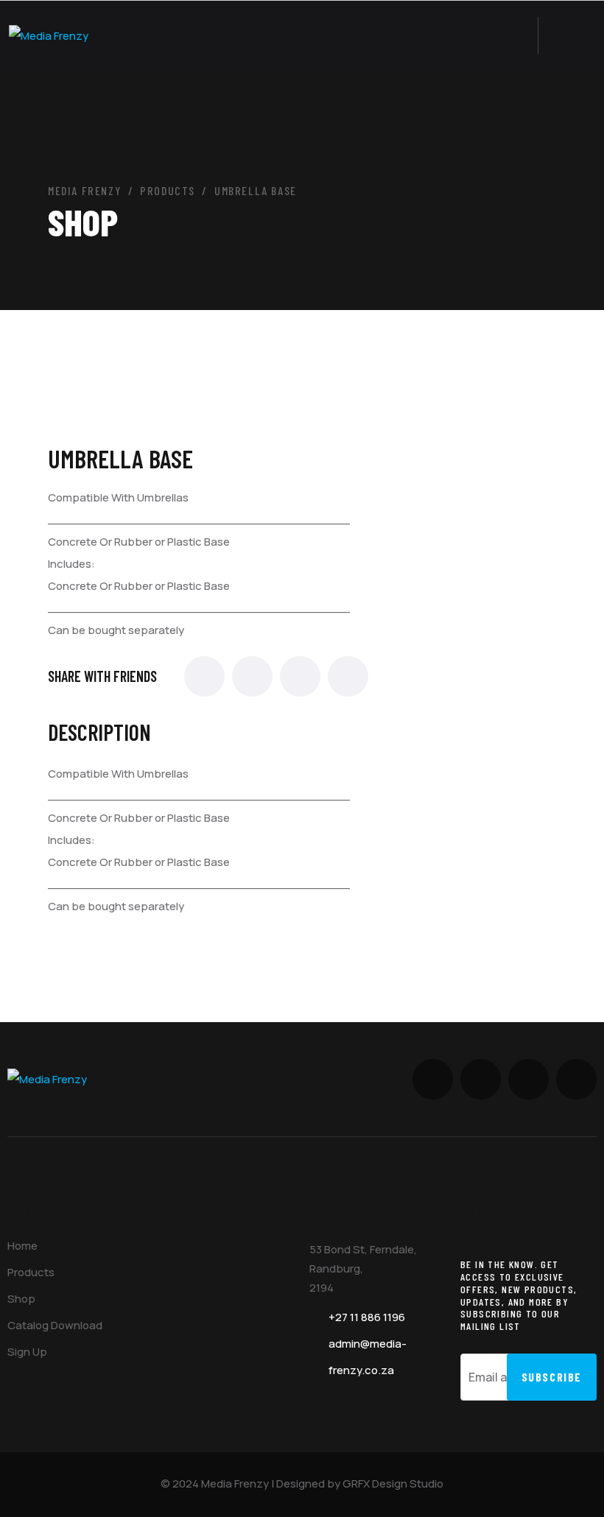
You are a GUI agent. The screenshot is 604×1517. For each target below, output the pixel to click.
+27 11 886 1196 (367, 1317)
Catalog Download (54, 1325)
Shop (21, 1298)
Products (31, 1272)
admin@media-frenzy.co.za (368, 1357)
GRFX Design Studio (393, 1483)
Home (22, 1245)
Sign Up (27, 1351)
